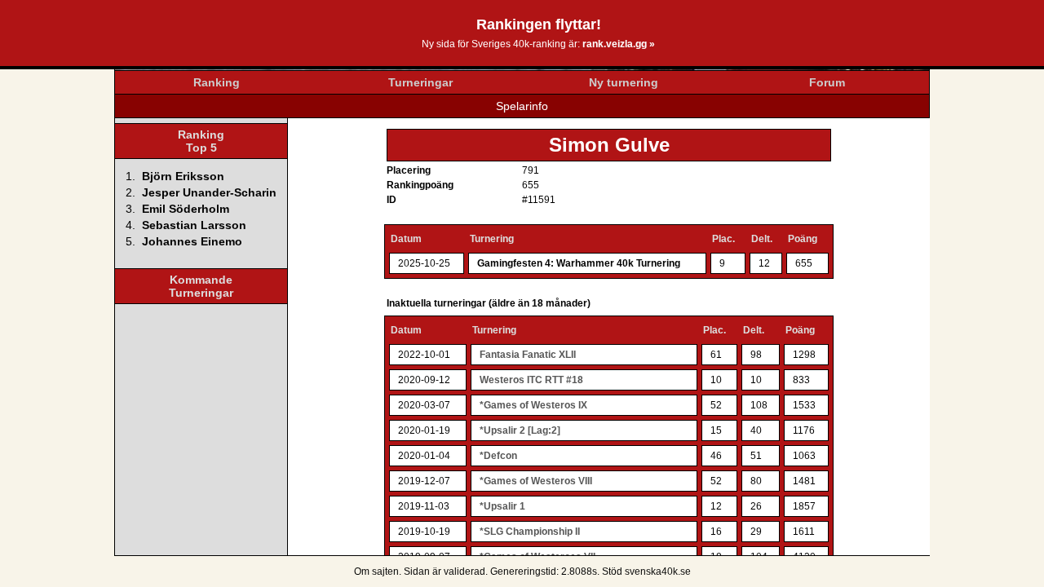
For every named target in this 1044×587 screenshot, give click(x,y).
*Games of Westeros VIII (536, 481)
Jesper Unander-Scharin (209, 192)
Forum (827, 82)
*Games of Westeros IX (533, 405)
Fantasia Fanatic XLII (528, 354)
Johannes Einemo (192, 241)
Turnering (492, 239)
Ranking (216, 82)
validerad (464, 571)
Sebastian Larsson (194, 225)
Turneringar (420, 82)
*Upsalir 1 (502, 506)
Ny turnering (623, 82)
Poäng (802, 239)
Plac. (723, 239)
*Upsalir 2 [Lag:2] (520, 430)
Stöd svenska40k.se (646, 571)
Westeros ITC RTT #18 (531, 380)
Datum (406, 239)
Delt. (761, 239)
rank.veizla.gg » (618, 44)
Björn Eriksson (183, 176)
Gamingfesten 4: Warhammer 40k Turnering (578, 263)
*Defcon (498, 455)
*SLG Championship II (530, 531)
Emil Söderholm (185, 208)
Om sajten (376, 571)
